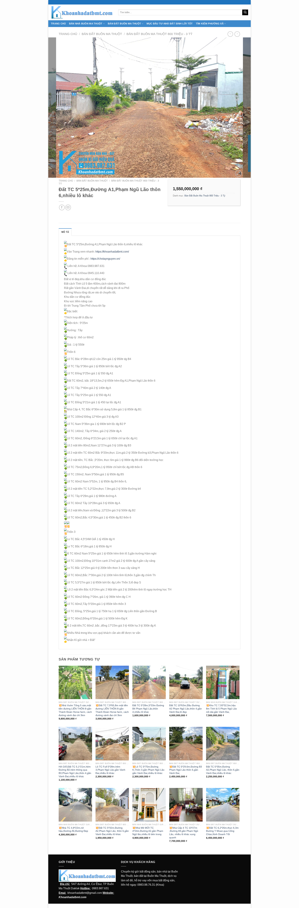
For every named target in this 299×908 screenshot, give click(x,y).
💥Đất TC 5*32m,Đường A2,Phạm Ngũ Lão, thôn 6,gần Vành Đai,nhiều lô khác (112, 831)
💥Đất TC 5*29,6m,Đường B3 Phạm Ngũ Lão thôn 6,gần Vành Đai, (185, 769)
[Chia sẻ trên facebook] (62, 207)
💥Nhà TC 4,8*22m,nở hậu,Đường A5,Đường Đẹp (73, 829)
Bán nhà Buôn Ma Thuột (85, 23)
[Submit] (245, 12)
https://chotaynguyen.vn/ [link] (105, 258)
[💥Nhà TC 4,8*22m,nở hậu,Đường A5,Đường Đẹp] (75, 804)
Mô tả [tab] (65, 232)
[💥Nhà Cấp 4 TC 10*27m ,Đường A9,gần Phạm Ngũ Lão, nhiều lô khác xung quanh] (186, 804)
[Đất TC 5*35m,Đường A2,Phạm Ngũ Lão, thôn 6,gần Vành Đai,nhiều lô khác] (222, 743)
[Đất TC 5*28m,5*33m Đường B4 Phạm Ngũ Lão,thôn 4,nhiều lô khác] (149, 682)
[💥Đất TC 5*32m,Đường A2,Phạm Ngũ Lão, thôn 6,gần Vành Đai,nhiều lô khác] (112, 804)
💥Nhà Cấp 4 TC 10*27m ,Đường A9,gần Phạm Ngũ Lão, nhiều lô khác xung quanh (183, 832)
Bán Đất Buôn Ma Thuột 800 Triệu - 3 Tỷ (159, 34)
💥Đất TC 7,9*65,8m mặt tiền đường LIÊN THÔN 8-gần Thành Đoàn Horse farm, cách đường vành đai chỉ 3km (112, 710)
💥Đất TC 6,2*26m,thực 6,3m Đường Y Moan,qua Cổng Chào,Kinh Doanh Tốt (222, 831)
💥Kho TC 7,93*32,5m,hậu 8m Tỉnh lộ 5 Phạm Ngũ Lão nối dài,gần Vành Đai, (221, 708)
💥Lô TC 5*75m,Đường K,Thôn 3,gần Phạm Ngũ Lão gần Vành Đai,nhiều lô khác (148, 769)
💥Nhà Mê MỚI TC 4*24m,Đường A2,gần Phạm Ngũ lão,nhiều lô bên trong (147, 831)
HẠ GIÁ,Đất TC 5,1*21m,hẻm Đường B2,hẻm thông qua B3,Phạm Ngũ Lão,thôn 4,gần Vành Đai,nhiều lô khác (75, 771)
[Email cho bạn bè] (68, 207)
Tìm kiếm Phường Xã (210, 23)
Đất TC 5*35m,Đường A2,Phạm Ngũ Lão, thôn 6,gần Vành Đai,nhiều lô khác (222, 769)
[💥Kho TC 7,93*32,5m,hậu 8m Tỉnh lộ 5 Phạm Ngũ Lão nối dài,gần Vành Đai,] (222, 682)
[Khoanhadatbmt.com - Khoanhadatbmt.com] (82, 12)
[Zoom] (238, 173)
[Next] (242, 108)
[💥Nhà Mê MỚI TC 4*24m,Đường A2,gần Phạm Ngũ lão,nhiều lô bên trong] (149, 804)
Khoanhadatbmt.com (72, 897)
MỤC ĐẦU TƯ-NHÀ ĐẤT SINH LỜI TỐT (170, 23)
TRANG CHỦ (58, 23)
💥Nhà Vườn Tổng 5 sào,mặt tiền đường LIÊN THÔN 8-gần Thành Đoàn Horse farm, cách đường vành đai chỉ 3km (75, 710)
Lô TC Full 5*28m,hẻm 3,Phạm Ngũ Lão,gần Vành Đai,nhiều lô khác (110, 769)
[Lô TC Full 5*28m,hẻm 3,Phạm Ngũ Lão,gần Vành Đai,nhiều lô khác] (112, 743)
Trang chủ (68, 34)
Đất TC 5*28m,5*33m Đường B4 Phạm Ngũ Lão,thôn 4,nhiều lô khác (148, 708)
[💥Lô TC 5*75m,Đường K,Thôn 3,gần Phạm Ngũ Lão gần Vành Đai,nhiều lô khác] (149, 743)
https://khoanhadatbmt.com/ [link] (112, 251)
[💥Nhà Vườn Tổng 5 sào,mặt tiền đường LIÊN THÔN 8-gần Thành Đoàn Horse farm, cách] (75, 682)
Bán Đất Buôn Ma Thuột (124, 23)
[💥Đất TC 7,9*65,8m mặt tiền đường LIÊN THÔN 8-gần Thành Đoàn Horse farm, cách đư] (112, 682)
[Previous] (57, 108)
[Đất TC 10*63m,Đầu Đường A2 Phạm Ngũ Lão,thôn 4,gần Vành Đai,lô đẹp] (186, 682)
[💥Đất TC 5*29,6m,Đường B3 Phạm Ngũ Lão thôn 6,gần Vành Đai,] (186, 743)
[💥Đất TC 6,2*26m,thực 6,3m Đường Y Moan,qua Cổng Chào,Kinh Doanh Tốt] (222, 804)
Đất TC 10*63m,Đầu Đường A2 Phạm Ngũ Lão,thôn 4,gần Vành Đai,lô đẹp (185, 708)
